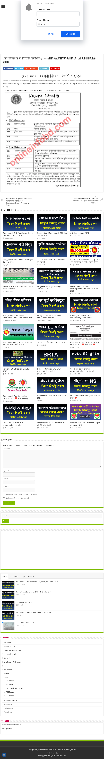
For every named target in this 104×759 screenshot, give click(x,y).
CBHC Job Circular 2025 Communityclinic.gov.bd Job (82, 370)
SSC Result (10, 696)
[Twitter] (52, 752)
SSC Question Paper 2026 (25, 623)
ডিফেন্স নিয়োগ (8, 712)
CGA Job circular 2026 (79, 233)
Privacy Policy (70, 750)
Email (5, 479)
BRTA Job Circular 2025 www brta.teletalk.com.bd (49, 370)
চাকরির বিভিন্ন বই (8, 708)
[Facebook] (49, 752)
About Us (52, 750)
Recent (5, 576)
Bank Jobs (7, 642)
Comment (7, 449)
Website (6, 487)
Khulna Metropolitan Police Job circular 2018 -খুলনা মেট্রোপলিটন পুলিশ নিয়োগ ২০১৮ (85, 200)
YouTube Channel (10, 700)
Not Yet (50, 34)
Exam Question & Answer (13, 650)
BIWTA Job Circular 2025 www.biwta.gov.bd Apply (80, 316)
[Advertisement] (52, 550)
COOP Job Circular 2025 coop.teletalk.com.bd (13, 424)
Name (6, 471)
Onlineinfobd (43, 750)
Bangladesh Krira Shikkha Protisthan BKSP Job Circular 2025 (18, 316)
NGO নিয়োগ (8, 670)
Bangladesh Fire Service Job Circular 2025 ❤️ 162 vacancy (15, 397)
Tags (23, 576)
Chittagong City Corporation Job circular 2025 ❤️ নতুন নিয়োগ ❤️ (84, 343)
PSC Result (10, 692)
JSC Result (9, 684)
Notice (6, 674)
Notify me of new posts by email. (17, 498)
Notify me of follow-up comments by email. (21, 494)
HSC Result (10, 681)
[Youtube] (57, 752)
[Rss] (47, 752)
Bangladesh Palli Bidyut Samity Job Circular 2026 (33, 612)
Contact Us (61, 750)
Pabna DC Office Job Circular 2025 (51, 342)
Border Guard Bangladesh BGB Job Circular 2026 (33, 592)
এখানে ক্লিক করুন (7, 729)
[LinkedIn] (54, 752)
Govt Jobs (7, 658)
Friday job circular (10, 654)
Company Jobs (9, 646)
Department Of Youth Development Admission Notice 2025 (84, 288)
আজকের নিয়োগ (8, 704)
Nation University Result (14, 688)
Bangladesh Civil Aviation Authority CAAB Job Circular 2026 (18, 234)
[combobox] (41, 24)
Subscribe (70, 34)
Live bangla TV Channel (12, 662)
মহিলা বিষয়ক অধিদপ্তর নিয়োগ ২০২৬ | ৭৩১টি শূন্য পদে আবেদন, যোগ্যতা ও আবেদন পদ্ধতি (85, 261)
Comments (14, 576)
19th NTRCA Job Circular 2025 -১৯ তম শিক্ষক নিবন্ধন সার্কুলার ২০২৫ (17, 343)
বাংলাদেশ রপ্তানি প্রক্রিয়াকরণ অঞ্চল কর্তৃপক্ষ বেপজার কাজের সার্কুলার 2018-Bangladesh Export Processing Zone (19, 201)
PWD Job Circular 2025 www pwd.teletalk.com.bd (49, 316)
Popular (31, 576)
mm (5, 666)
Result (6, 678)
